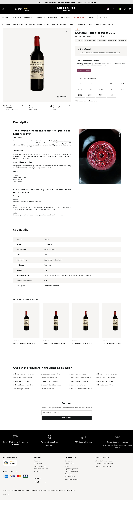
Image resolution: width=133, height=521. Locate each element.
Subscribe (66, 418)
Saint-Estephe (87, 36)
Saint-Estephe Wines (58, 24)
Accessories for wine (41, 469)
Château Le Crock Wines (104, 385)
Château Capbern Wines (104, 381)
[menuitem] (5, 17)
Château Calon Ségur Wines (50, 374)
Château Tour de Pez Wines (105, 377)
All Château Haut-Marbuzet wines (86, 101)
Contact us (68, 461)
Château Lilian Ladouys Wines (23, 385)
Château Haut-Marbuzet (62, 141)
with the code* (62, 2)
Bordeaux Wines (43, 24)
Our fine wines (17, 24)
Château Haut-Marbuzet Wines (79, 24)
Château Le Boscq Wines (77, 385)
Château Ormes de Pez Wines (106, 374)
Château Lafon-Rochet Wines (78, 381)
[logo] (66, 9)
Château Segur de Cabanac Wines (80, 389)
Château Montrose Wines (77, 374)
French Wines (30, 24)
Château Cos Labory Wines (50, 381)
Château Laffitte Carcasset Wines (80, 377)
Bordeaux (78, 36)
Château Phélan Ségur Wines (51, 385)
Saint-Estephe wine (42, 154)
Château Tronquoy (47, 389)
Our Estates (7, 490)
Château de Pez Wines (21, 381)
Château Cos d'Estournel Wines (23, 374)
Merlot (15, 175)
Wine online (6, 24)
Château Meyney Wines (49, 377)
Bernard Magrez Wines (21, 389)
